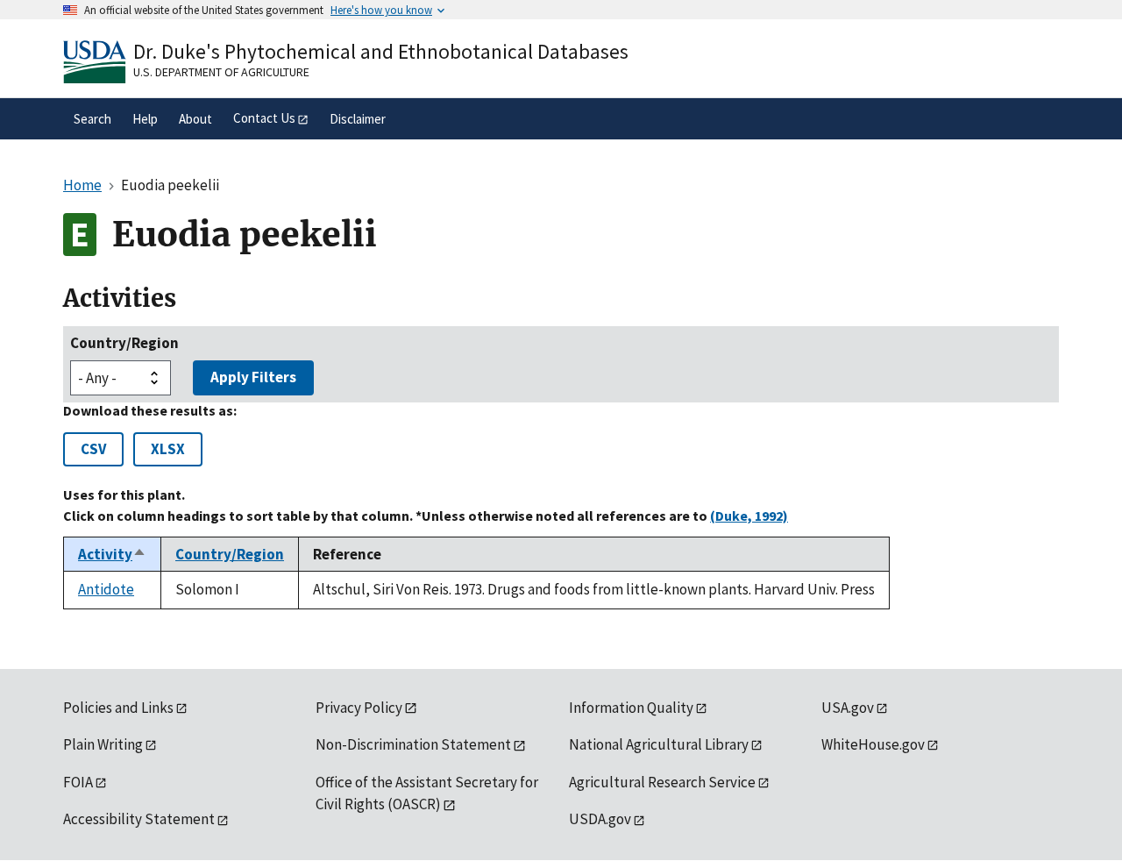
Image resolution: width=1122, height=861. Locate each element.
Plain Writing (103, 744)
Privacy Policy (359, 707)
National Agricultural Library (659, 744)
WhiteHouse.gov (873, 744)
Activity (112, 554)
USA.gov (847, 707)
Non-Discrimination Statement (413, 744)
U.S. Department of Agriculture (221, 72)
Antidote (106, 589)
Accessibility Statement (139, 819)
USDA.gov (600, 819)
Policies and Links (118, 707)
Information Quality (631, 707)
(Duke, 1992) (749, 515)
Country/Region (124, 342)
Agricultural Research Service (662, 782)
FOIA (78, 782)
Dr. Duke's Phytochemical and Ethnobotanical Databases (380, 51)
